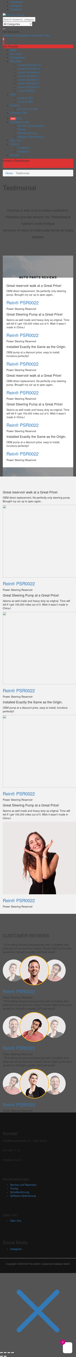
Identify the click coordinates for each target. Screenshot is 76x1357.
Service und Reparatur (31, 125)
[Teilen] (8, 1352)
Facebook (16, 9)
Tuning (21, 129)
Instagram (16, 5)
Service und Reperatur (23, 1185)
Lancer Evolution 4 (28, 87)
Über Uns (15, 140)
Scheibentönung (27, 133)
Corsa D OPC (25, 98)
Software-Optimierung (30, 136)
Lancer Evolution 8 (28, 72)
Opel (13, 94)
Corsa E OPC (25, 101)
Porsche (15, 105)
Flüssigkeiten (17, 57)
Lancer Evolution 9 (28, 68)
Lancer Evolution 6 (28, 79)
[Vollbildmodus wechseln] (5, 1352)
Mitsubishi (9, 35)
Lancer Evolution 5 (28, 83)
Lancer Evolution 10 (29, 65)
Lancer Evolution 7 (28, 76)
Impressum (16, 2)
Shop (19, 118)
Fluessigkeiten (24, 35)
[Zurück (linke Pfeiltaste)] (1, 1356)
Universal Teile (41, 35)
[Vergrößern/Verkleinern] (1, 1352)
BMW (13, 50)
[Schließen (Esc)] (12, 1352)
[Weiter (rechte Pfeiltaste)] (5, 1356)
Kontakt (14, 155)
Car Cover (16, 54)
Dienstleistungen (20, 122)
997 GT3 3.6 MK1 (28, 109)
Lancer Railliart (26, 90)
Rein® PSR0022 (22, 302)
